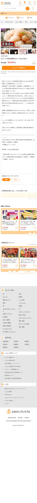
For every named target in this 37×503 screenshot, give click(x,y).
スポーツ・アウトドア (24, 311)
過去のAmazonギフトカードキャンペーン (15, 388)
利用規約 (26, 417)
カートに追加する (20, 68)
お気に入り (34, 63)
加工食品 (5, 316)
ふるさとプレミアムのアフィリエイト (14, 397)
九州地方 (27, 344)
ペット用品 (21, 300)
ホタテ (15, 179)
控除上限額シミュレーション (12, 363)
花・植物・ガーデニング (9, 331)
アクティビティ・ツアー (25, 318)
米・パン (5, 297)
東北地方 (5, 344)
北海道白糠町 (4, 56)
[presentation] (2, 38)
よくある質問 (8, 391)
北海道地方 (6, 341)
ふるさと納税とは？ (10, 357)
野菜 (4, 303)
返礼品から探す (9, 22)
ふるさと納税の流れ (10, 360)
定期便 (20, 305)
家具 (20, 294)
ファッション (22, 303)
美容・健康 (21, 326)
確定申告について (9, 375)
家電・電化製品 (7, 325)
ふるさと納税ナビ (9, 400)
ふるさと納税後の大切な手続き (13, 366)
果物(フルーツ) (7, 300)
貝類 (26, 22)
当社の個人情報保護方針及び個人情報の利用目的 (18, 421)
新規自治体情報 (12, 417)
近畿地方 (16, 344)
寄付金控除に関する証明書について (14, 372)
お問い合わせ (8, 394)
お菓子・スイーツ (7, 313)
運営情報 (20, 417)
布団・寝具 (21, 320)
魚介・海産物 (19, 22)
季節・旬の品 (22, 314)
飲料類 (20, 297)
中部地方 (16, 341)
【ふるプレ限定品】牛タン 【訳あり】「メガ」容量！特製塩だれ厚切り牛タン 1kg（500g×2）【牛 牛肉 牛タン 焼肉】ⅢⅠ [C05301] (28, 262)
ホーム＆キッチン (7, 328)
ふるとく (7, 403)
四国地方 (27, 341)
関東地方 (5, 347)
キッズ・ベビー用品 (24, 323)
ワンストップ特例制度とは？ (12, 369)
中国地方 (16, 347)
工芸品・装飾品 (7, 322)
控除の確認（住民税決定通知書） (13, 378)
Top (2, 22)
